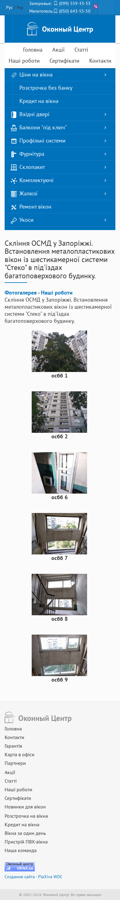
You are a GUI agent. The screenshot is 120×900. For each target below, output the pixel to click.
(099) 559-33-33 (74, 3)
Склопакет (32, 166)
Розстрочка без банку (45, 87)
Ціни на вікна (36, 74)
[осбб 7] (59, 533)
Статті (81, 49)
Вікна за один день (25, 833)
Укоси (26, 219)
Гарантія (13, 746)
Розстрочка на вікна (26, 816)
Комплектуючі (36, 180)
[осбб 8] (59, 593)
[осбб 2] (59, 411)
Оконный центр (19, 864)
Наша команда (21, 850)
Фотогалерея (21, 292)
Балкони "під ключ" (43, 127)
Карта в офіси (19, 754)
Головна (32, 49)
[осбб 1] (59, 350)
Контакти (100, 60)
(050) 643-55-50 (74, 11)
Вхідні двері (34, 114)
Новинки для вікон (25, 807)
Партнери (15, 763)
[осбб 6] (59, 472)
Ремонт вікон (35, 206)
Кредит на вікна (38, 100)
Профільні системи (42, 140)
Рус (9, 7)
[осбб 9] (59, 654)
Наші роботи (24, 60)
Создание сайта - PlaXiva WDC (33, 876)
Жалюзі (28, 193)
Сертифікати (64, 60)
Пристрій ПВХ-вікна (26, 842)
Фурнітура (31, 153)
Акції (58, 49)
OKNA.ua (25, 868)
